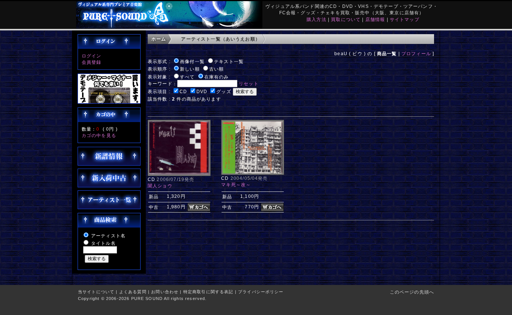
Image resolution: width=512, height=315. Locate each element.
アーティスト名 (108, 235)
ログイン (92, 55)
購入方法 (316, 19)
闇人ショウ (160, 185)
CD (183, 91)
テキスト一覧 (229, 61)
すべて (187, 76)
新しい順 (190, 68)
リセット (249, 83)
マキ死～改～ (236, 184)
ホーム (158, 38)
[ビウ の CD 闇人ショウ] (179, 174)
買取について (346, 19)
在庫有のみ (216, 76)
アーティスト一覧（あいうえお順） (220, 38)
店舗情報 (375, 19)
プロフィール (416, 53)
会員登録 (92, 62)
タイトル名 (103, 243)
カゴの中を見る (99, 135)
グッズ (223, 91)
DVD (201, 91)
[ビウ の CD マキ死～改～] (252, 173)
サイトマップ (404, 19)
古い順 (216, 68)
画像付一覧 (192, 61)
